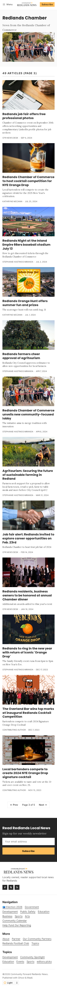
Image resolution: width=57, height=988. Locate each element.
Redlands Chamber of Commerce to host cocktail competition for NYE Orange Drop (28, 181)
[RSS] (17, 887)
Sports (30, 961)
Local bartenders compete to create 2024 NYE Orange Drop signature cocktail (25, 773)
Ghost (21, 977)
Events (20, 961)
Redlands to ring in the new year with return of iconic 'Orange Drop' (27, 652)
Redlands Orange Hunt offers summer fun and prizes (25, 303)
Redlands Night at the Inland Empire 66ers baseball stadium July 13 (26, 244)
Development (10, 957)
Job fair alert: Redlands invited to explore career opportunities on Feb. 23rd (28, 538)
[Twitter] (11, 887)
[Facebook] (4, 887)
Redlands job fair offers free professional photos (24, 116)
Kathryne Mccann (12, 201)
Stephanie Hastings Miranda (17, 262)
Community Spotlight (32, 957)
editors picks (44, 961)
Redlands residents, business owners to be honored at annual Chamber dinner (27, 595)
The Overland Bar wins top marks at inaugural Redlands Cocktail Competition (28, 713)
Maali (29, 977)
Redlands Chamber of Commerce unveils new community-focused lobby (28, 414)
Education (8, 961)
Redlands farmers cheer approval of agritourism (21, 356)
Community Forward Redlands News (29, 974)
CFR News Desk (10, 138)
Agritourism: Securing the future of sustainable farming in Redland (27, 475)
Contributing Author (14, 730)
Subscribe (47, 4)
